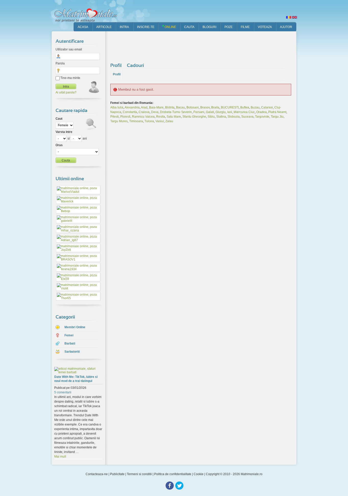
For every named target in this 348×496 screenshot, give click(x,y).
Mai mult (60, 456)
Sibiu (211, 116)
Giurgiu (221, 112)
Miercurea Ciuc (244, 112)
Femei (68, 335)
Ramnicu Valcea (143, 116)
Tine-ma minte (70, 78)
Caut (59, 118)
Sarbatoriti (72, 351)
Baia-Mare (156, 107)
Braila (215, 107)
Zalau (169, 121)
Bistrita (170, 107)
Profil (117, 74)
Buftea (244, 107)
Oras (59, 145)
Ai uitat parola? (66, 92)
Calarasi (267, 107)
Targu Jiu (277, 116)
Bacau (180, 107)
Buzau (255, 107)
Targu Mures (119, 121)
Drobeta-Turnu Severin (176, 112)
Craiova (144, 112)
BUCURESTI (230, 107)
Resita (160, 116)
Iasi (229, 112)
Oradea (261, 112)
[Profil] (116, 65)
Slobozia (233, 116)
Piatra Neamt (277, 112)
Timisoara (136, 121)
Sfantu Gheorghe (194, 116)
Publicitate (117, 474)
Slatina (221, 116)
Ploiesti (125, 116)
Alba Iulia (116, 107)
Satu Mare (174, 116)
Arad (144, 107)
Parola (60, 63)
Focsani (198, 112)
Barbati (69, 343)
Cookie (199, 474)
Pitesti (114, 116)
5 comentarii (62, 392)
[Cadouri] (136, 65)
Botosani (192, 107)
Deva (154, 112)
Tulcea (149, 121)
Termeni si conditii (139, 474)
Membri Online (74, 327)
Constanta (130, 112)
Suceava (247, 116)
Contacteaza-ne (97, 474)
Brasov (205, 107)
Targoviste (262, 116)
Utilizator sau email (69, 49)
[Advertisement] (203, 45)
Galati (210, 112)
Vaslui (159, 121)
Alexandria (132, 107)
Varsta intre (64, 132)
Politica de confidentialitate (172, 474)
